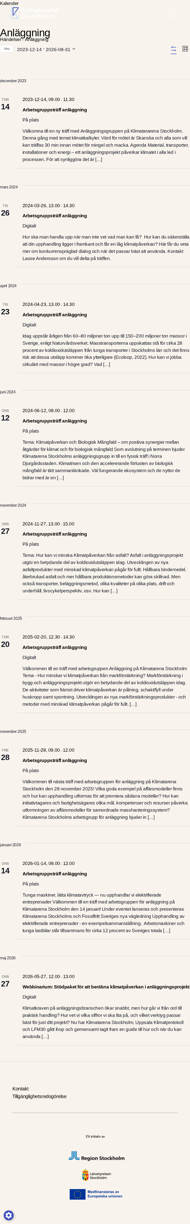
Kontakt (20, 1088)
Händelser (10, 39)
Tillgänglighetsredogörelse (39, 1096)
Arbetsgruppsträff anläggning (55, 109)
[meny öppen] (174, 14)
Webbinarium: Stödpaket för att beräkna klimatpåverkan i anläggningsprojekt (106, 986)
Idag (6, 48)
